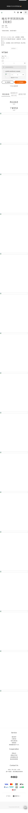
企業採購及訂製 (14, 757)
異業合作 (14, 753)
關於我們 (14, 737)
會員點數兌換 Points (14, 744)
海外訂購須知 (14, 740)
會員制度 (14, 742)
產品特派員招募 (14, 759)
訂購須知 (14, 739)
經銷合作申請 (14, 755)
